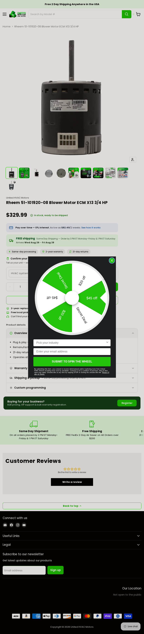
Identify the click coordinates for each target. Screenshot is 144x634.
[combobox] (71, 342)
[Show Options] (107, 342)
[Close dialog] (111, 260)
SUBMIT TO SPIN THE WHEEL (72, 361)
